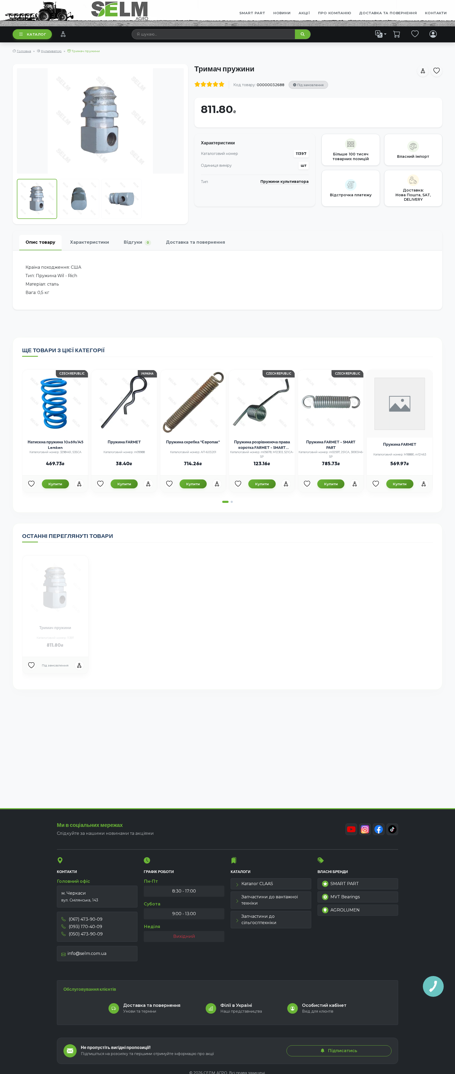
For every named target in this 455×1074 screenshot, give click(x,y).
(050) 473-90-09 (85, 933)
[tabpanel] (227, 280)
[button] (225, 502)
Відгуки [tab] (136, 242)
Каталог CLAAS (257, 883)
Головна (24, 51)
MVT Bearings (345, 896)
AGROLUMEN (345, 910)
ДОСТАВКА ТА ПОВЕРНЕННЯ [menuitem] (388, 13)
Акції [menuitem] (304, 13)
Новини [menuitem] (282, 13)
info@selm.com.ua (87, 953)
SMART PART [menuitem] (252, 13)
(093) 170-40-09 (85, 926)
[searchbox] (213, 34)
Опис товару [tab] (40, 242)
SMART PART (344, 883)
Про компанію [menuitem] (334, 13)
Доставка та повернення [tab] (195, 242)
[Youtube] (351, 829)
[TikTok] (392, 829)
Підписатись (342, 1050)
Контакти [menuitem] (436, 13)
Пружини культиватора (284, 181)
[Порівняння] (63, 34)
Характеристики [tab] (89, 242)
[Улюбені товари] (415, 34)
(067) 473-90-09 (85, 919)
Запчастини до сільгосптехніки (258, 919)
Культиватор (51, 51)
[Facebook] (378, 829)
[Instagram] (365, 829)
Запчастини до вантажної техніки (269, 900)
